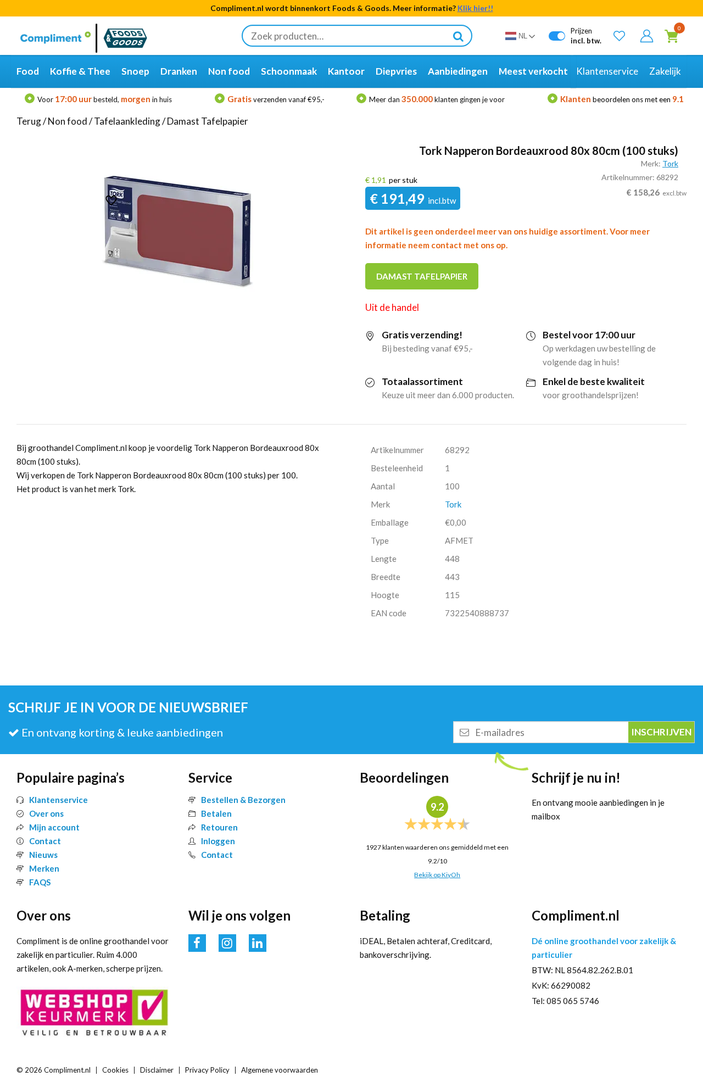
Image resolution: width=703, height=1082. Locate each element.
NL (522, 36)
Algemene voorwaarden (279, 1070)
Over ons (46, 813)
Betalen (216, 813)
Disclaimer (157, 1070)
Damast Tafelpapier (207, 121)
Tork (670, 163)
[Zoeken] (458, 35)
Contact (45, 841)
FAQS (40, 882)
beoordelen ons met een (622, 99)
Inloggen (218, 841)
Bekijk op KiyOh (437, 875)
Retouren (219, 827)
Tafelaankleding (127, 121)
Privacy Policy (207, 1070)
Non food (67, 121)
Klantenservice (58, 800)
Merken (44, 868)
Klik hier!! (475, 8)
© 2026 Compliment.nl (53, 1070)
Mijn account (54, 827)
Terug (28, 121)
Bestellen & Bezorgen (243, 800)
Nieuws (43, 855)
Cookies (115, 1070)
